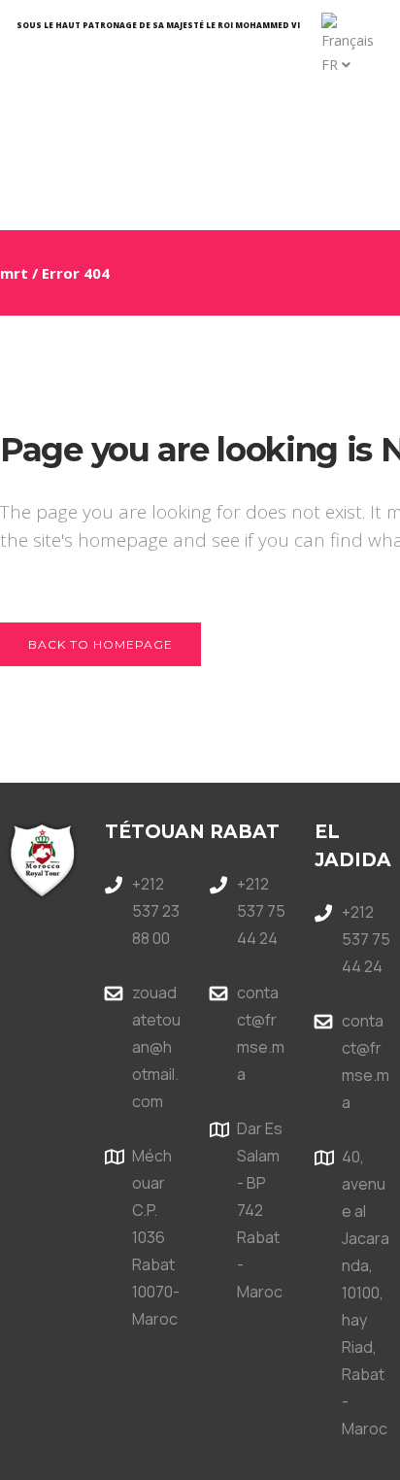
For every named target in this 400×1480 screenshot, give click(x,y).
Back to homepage (100, 644)
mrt (14, 273)
